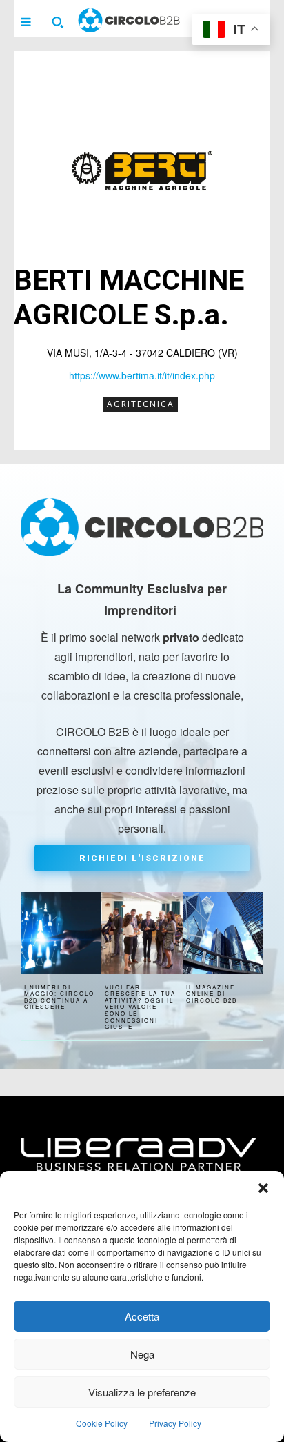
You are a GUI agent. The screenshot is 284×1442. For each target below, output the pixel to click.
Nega (142, 1354)
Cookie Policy (102, 1423)
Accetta (142, 1316)
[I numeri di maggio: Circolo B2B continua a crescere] (61, 932)
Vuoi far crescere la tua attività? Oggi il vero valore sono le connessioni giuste (140, 1007)
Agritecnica (140, 404)
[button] (263, 1188)
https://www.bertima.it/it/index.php (142, 375)
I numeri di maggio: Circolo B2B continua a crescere (59, 997)
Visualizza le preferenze (142, 1392)
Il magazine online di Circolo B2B (211, 993)
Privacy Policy (175, 1423)
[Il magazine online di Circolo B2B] (223, 932)
